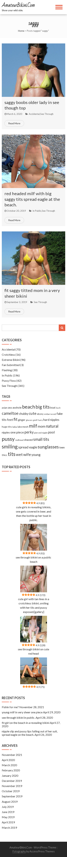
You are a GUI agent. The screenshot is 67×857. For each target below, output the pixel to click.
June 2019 (8, 812)
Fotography (19, 851)
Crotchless (8, 354)
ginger (21, 419)
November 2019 (12, 786)
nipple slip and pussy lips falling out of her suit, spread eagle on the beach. (30, 733)
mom (41, 426)
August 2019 (10, 801)
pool (51, 432)
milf (33, 426)
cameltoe (10, 413)
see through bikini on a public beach (33, 559)
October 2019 (10, 791)
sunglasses (48, 446)
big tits (43, 407)
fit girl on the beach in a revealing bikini (25, 722)
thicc (4, 454)
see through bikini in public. (18, 717)
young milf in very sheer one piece (22, 712)
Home (21, 30)
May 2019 (8, 817)
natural (52, 426)
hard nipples (51, 420)
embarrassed (50, 414)
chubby (23, 414)
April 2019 (8, 822)
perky (29, 432)
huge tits (7, 426)
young (35, 455)
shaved (28, 439)
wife (27, 454)
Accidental (34, 114)
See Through (46, 114)
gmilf (35, 420)
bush (58, 408)
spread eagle (27, 447)
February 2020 (11, 770)
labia (14, 426)
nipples (6, 432)
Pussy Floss (9, 380)
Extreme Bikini (11, 359)
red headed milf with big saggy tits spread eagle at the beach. (32, 199)
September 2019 (12, 796)
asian (5, 407)
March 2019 (9, 827)
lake (20, 426)
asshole (17, 407)
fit (16, 419)
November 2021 (12, 754)
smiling (10, 446)
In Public (37, 210)
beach (28, 407)
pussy (8, 439)
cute (32, 413)
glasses (29, 420)
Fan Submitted (11, 365)
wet (19, 454)
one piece (17, 432)
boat (53, 407)
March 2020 (9, 765)
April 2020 (8, 760)
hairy (40, 420)
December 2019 (12, 780)
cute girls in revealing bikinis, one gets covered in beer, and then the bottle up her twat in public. (33, 513)
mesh (25, 426)
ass (10, 407)
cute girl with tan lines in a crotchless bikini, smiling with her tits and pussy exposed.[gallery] (33, 605)
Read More (14, 123)
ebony (40, 413)
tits (11, 454)
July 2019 (8, 806)
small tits (41, 439)
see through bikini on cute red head (33, 651)
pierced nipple (41, 432)
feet (10, 420)
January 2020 (10, 775)
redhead (19, 440)
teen (62, 447)
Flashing (7, 370)
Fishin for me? (10, 707)
